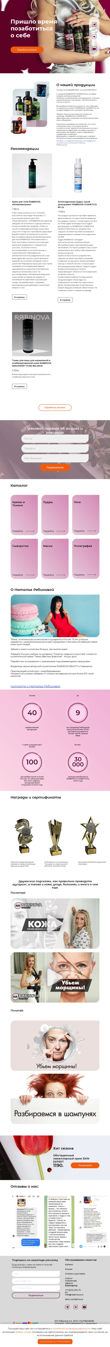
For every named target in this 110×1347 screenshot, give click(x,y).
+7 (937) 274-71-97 (73, 1291)
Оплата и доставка (75, 1273)
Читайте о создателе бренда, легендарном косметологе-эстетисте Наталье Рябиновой (76, 143)
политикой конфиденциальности (71, 1328)
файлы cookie (23, 1332)
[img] (84, 1307)
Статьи (68, 1278)
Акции (68, 1269)
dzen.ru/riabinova (74, 1299)
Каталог (69, 1264)
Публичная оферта (71, 1281)
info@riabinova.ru (74, 1294)
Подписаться (55, 467)
